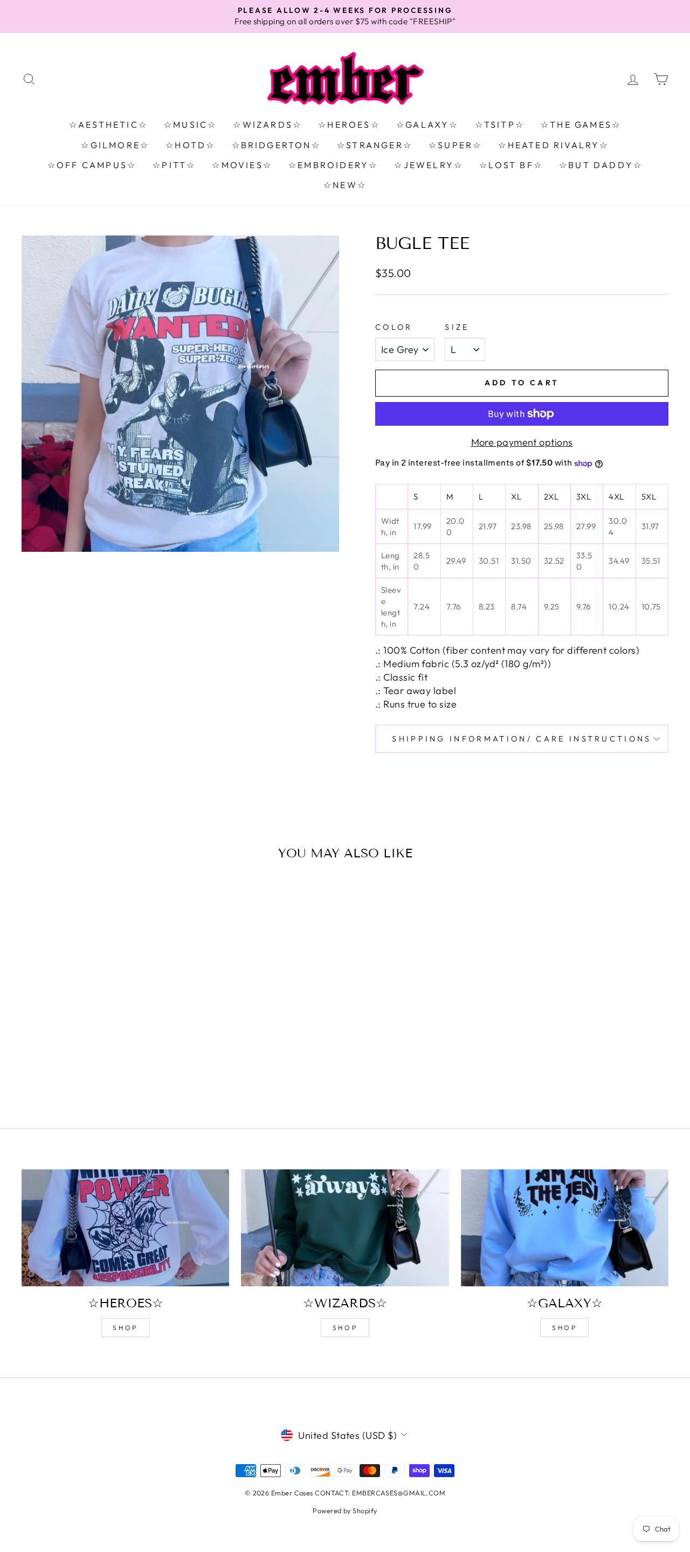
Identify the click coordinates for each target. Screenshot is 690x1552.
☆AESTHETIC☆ (108, 124)
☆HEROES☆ (349, 124)
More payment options (522, 442)
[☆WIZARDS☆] (344, 1227)
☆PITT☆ (174, 165)
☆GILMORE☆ (115, 145)
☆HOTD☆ (190, 145)
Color (394, 327)
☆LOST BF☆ (511, 165)
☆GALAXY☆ (427, 124)
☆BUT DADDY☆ (601, 165)
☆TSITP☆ (500, 124)
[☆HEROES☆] (125, 1227)
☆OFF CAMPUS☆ (91, 165)
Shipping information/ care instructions (521, 739)
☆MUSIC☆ (190, 124)
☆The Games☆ (581, 124)
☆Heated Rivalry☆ (553, 145)
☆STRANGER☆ (374, 145)
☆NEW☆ (345, 184)
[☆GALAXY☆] (564, 1227)
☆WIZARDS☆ (267, 124)
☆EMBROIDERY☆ (333, 165)
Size (457, 327)
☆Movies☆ (242, 165)
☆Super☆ (455, 145)
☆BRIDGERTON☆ (276, 145)
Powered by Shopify (345, 1510)
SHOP (125, 1328)
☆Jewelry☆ (428, 165)
